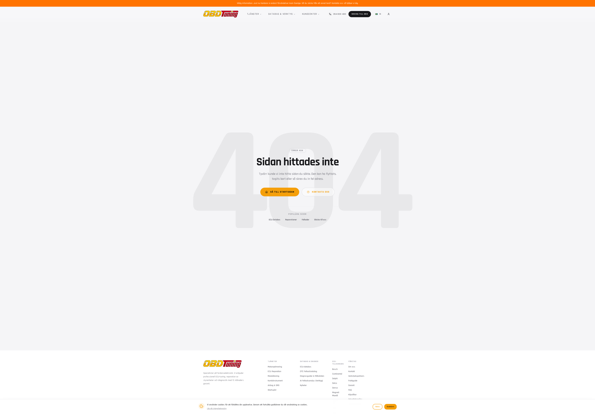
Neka (377, 406)
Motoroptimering (275, 366)
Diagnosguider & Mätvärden (312, 376)
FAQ (350, 390)
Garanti (351, 385)
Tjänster (253, 14)
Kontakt (351, 371)
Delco (334, 383)
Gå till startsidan (282, 192)
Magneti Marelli (335, 394)
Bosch (335, 369)
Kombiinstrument (275, 380)
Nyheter (303, 385)
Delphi (335, 378)
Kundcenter (309, 14)
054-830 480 (339, 14)
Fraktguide (352, 380)
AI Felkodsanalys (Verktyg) (311, 380)
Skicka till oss (360, 14)
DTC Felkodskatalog (308, 371)
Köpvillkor (352, 394)
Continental (337, 374)
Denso (335, 387)
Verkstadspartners (356, 376)
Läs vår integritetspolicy (217, 408)
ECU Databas (274, 219)
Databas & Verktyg (280, 14)
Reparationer (291, 219)
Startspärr (272, 390)
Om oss (351, 366)
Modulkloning (273, 376)
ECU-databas (305, 366)
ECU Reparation (274, 371)
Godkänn (390, 406)
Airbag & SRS (273, 385)
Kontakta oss (320, 192)
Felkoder (305, 219)
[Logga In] (389, 14)
